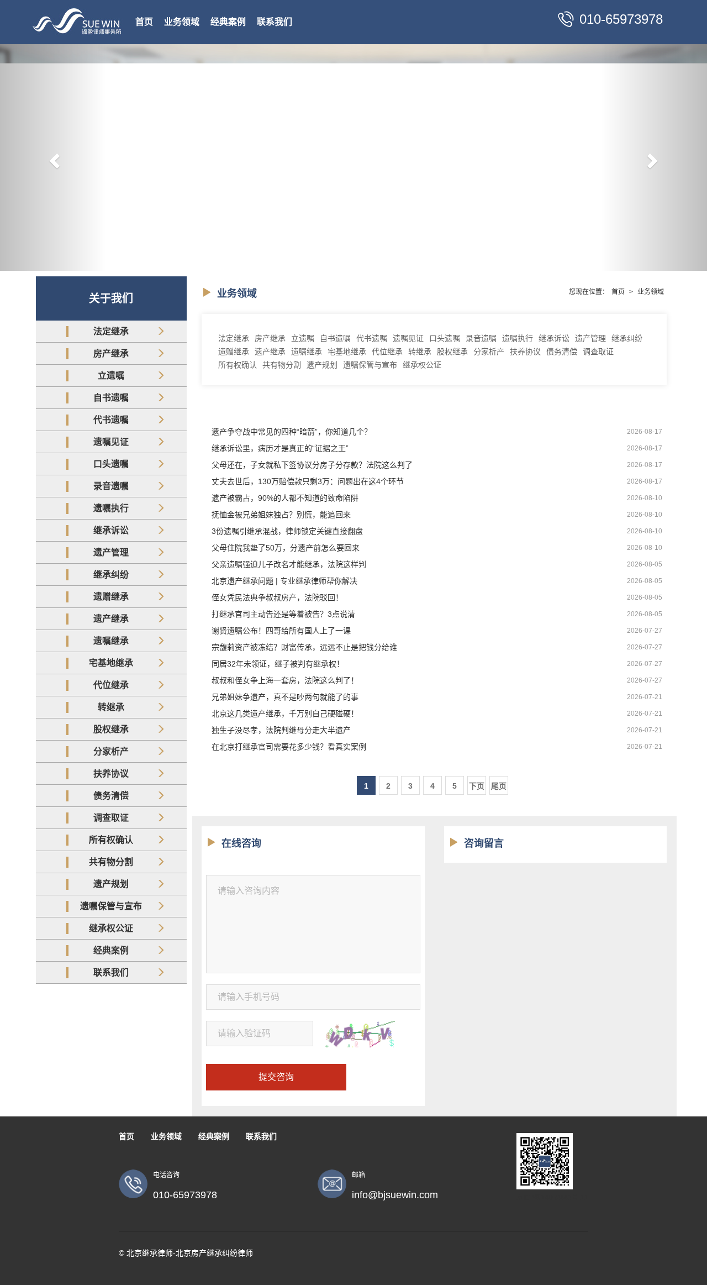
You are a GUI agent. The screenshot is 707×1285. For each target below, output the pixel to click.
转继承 (111, 707)
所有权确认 (111, 840)
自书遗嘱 (111, 397)
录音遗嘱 (111, 486)
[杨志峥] (353, 157)
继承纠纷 (111, 574)
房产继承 (111, 353)
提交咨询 (276, 1077)
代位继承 (111, 685)
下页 (476, 786)
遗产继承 (111, 618)
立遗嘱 (111, 375)
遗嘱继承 (111, 641)
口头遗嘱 (111, 464)
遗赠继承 (111, 596)
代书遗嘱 (111, 419)
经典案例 (228, 22)
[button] (53, 157)
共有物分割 (111, 862)
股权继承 (111, 729)
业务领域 (181, 22)
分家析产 (111, 751)
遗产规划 (111, 884)
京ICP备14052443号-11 (552, 1198)
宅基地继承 (111, 663)
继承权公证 (111, 928)
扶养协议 (111, 773)
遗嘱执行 (111, 508)
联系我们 (274, 22)
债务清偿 (111, 795)
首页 (144, 22)
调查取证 (111, 817)
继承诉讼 (111, 530)
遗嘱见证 (111, 442)
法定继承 (111, 331)
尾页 (498, 786)
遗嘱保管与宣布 (111, 906)
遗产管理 (111, 552)
